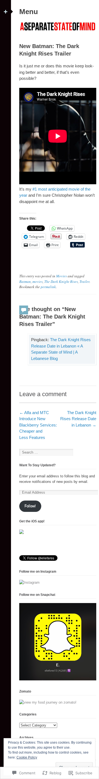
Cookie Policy (26, 757)
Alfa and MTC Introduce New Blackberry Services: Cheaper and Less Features (38, 425)
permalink (48, 286)
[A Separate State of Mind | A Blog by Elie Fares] (57, 31)
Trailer (84, 281)
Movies (61, 275)
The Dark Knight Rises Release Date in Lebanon (78, 418)
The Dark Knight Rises (61, 281)
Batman (25, 281)
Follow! (30, 506)
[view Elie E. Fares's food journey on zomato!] (47, 702)
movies (37, 281)
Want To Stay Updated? (37, 465)
